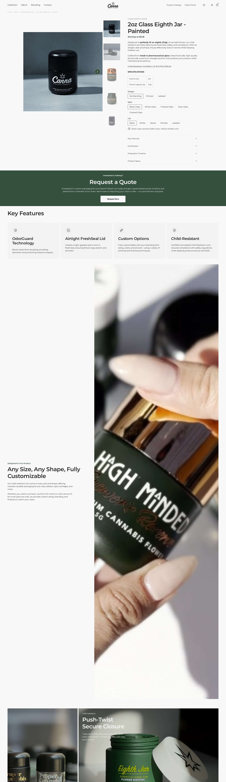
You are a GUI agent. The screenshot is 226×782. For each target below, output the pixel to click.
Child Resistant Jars (27, 12)
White (143, 123)
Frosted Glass (168, 107)
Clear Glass (184, 107)
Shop (16, 12)
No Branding (136, 97)
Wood (154, 123)
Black (133, 123)
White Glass (151, 107)
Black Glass (136, 107)
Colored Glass (137, 113)
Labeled (162, 97)
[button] (204, 5)
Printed (150, 97)
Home (10, 12)
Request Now (113, 199)
